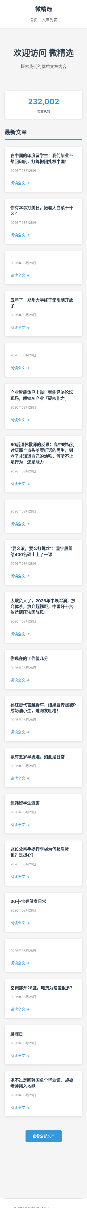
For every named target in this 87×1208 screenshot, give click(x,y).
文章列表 (49, 19)
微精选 (43, 9)
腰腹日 (16, 1034)
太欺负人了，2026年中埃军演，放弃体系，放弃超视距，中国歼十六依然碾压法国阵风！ (42, 606)
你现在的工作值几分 (29, 658)
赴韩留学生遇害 (25, 803)
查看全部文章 (43, 1136)
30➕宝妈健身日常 (28, 901)
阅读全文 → (20, 183)
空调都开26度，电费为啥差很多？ (42, 987)
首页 (34, 19)
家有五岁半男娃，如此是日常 (37, 756)
